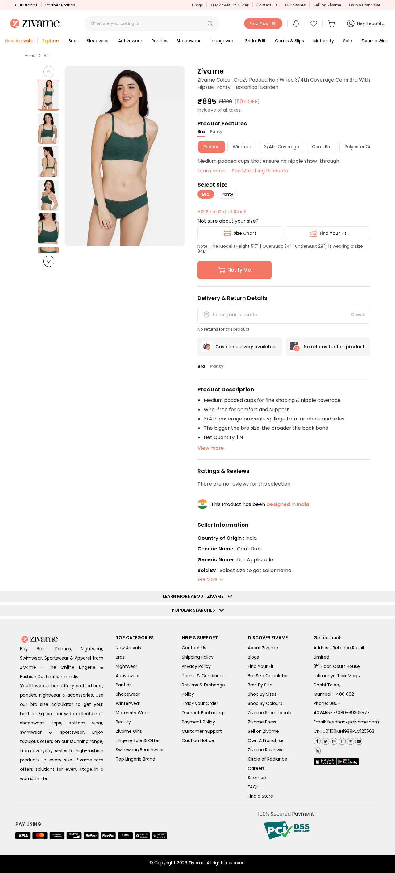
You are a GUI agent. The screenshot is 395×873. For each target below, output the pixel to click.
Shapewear (128, 694)
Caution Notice (198, 740)
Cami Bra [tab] (322, 147)
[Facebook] (317, 740)
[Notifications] (296, 23)
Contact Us (266, 5)
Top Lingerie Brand (135, 759)
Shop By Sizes (262, 694)
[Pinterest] (341, 740)
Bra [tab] (201, 131)
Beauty (123, 722)
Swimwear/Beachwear (140, 750)
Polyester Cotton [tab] (363, 147)
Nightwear (126, 666)
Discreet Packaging (202, 713)
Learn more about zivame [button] (194, 596)
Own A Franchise (266, 740)
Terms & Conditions (203, 676)
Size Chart (245, 233)
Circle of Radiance (267, 759)
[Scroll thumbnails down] (48, 261)
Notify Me (239, 269)
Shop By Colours (265, 703)
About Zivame (263, 648)
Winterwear (128, 703)
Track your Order (200, 703)
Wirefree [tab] (242, 147)
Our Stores (295, 5)
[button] (210, 23)
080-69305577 (354, 713)
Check (358, 314)
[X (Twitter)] (325, 740)
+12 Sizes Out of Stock (222, 212)
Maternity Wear (132, 713)
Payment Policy (198, 722)
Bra (47, 55)
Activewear (128, 676)
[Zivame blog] (350, 740)
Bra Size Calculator (268, 676)
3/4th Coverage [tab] (281, 147)
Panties (123, 685)
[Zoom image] (125, 156)
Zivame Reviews (265, 750)
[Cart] (332, 23)
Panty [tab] (216, 131)
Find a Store (260, 796)
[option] (48, 95)
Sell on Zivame (327, 5)
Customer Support (202, 731)
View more (211, 448)
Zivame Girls (129, 731)
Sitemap (257, 777)
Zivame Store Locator (271, 713)
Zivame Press (262, 722)
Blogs (197, 5)
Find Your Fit (333, 233)
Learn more (212, 170)
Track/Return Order (229, 5)
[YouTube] (358, 740)
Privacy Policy (196, 666)
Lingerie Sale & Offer (138, 740)
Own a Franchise (364, 5)
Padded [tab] (211, 147)
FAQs (253, 787)
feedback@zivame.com (353, 722)
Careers (256, 768)
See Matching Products (260, 170)
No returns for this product (334, 347)
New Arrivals (128, 648)
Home (30, 55)
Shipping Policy (198, 657)
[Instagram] (333, 740)
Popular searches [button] (195, 610)
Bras (120, 657)
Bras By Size (260, 685)
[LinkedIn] (317, 750)
